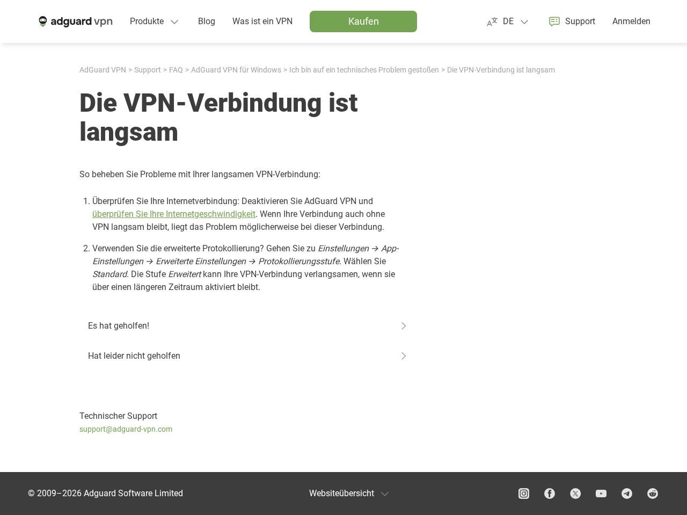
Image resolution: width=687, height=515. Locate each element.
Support (147, 70)
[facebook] (549, 493)
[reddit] (652, 493)
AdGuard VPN (102, 70)
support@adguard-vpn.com (125, 429)
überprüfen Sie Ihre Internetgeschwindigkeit (173, 214)
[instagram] (523, 493)
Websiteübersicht (341, 493)
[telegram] (626, 493)
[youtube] (601, 493)
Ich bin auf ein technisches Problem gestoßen (364, 70)
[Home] (74, 21)
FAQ (176, 70)
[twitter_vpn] (575, 493)
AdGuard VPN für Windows (236, 70)
